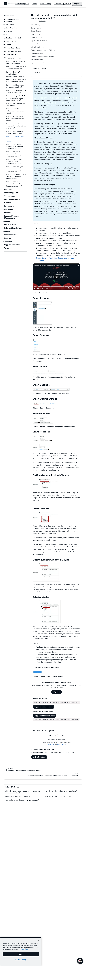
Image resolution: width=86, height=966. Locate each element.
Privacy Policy (50, 744)
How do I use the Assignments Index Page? (61, 791)
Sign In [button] (56, 692)
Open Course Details (39, 41)
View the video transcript (44, 293)
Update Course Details (39, 63)
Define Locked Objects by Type (43, 57)
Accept (20, 954)
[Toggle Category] (3, 16)
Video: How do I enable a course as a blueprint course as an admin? (22, 792)
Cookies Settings (21, 959)
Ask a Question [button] (39, 757)
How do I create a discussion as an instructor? (22, 800)
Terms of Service (61, 744)
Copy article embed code (43, 707)
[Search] (70, 4)
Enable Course (36, 44)
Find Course (35, 34)
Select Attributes (37, 53)
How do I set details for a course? (17, 797)
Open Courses (36, 31)
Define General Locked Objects (43, 50)
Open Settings (36, 37)
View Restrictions (37, 47)
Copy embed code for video (44, 716)
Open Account (36, 28)
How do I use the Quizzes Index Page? (59, 797)
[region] (20, 951)
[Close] (38, 940)
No (63, 735)
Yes (50, 735)
